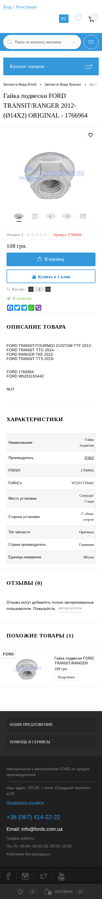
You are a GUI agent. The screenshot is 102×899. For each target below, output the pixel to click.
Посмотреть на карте (25, 802)
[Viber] (38, 308)
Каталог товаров (27, 66)
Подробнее (66, 677)
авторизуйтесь (70, 608)
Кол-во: (18, 289)
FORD (89, 458)
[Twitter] (17, 308)
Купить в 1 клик (54, 276)
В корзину (54, 259)
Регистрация (26, 7)
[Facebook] (10, 308)
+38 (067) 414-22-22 (33, 817)
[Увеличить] (51, 174)
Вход (7, 7)
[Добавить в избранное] (90, 135)
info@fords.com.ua (42, 829)
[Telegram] (24, 308)
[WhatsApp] (31, 308)
